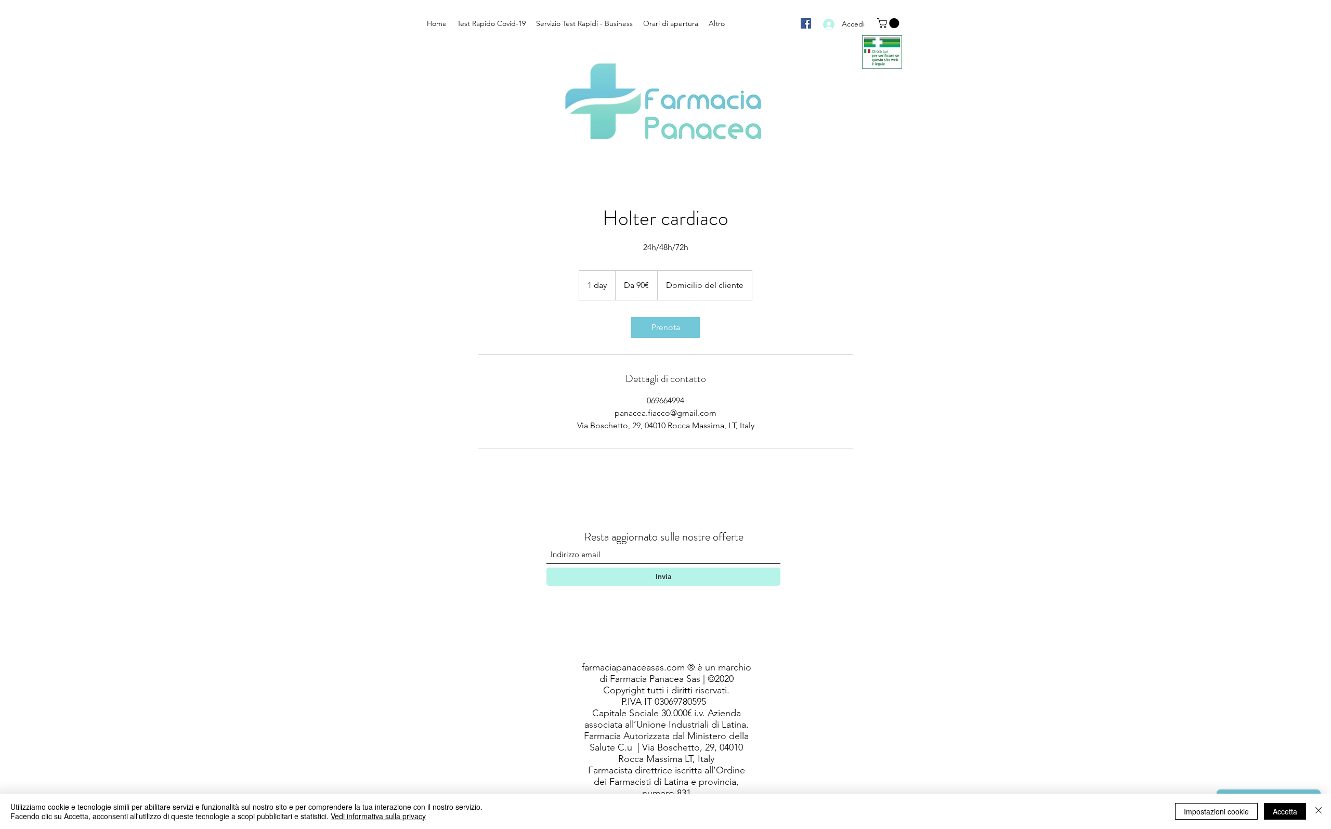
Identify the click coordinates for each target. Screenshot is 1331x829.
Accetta (1285, 811)
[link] (665, 327)
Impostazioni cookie (1216, 811)
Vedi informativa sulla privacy (378, 816)
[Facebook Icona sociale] (806, 23)
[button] (889, 23)
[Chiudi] (1318, 811)
